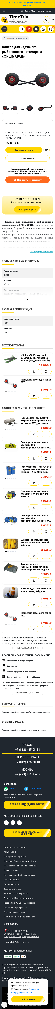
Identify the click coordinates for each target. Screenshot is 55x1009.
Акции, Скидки (11, 852)
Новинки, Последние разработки (20, 861)
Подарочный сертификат (16, 856)
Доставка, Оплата (12, 889)
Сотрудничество (12, 884)
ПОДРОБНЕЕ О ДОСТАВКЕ (27, 692)
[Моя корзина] (43, 29)
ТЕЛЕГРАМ (35, 788)
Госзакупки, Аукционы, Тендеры (19, 903)
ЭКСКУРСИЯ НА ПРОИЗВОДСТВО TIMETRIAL (27, 805)
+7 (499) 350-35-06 (27, 774)
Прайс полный (11, 870)
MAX (12, 788)
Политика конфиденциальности (19, 917)
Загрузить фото (27, 209)
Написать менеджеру (29, 180)
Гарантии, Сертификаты (15, 907)
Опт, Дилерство (11, 880)
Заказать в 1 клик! (24, 150)
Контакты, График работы (16, 893)
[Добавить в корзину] (47, 150)
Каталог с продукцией (14, 847)
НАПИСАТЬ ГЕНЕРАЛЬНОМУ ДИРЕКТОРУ (27, 833)
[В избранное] (46, 371)
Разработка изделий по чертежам (20, 866)
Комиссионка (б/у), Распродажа (19, 875)
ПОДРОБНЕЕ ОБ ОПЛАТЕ (27, 648)
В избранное (27, 158)
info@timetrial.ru (21, 942)
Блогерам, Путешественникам (18, 898)
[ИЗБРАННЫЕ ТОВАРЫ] (50, 29)
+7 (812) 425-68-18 (27, 749)
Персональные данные (15, 912)
